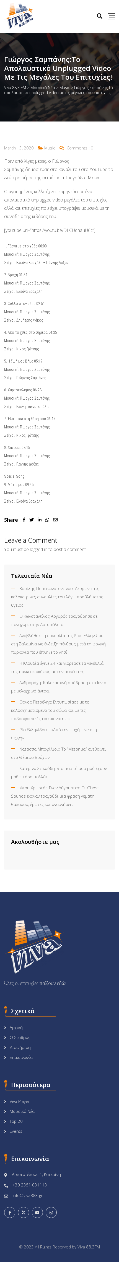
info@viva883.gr (27, 1195)
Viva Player (20, 1101)
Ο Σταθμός (20, 1037)
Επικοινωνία (21, 1057)
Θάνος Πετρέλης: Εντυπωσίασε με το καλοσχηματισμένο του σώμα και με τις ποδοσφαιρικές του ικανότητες (50, 710)
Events (16, 1131)
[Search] (99, 16)
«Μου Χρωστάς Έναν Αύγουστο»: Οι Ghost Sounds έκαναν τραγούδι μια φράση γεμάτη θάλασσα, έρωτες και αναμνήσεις (55, 796)
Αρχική (16, 1027)
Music (49, 148)
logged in (38, 549)
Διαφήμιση (20, 1047)
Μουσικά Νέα (22, 1111)
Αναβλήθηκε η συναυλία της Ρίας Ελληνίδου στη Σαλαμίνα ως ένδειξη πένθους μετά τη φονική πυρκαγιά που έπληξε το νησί (58, 644)
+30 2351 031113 (29, 1185)
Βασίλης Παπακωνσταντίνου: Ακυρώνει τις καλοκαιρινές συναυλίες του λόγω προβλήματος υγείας (57, 597)
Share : (12, 519)
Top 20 (16, 1121)
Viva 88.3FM (88, 1247)
